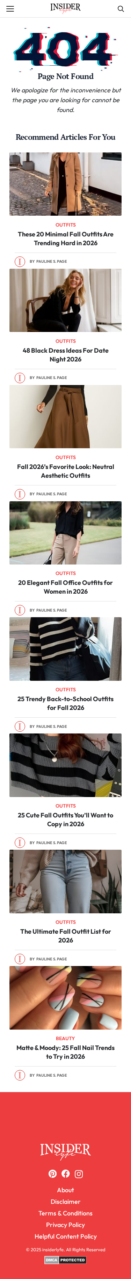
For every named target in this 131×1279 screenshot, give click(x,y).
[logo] (65, 9)
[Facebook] (65, 1173)
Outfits (66, 225)
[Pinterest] (53, 1173)
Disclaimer (66, 1202)
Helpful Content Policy (66, 1236)
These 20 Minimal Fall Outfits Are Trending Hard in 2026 (66, 238)
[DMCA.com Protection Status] (65, 1262)
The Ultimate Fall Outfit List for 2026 (65, 935)
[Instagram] (79, 1174)
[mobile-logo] (65, 1152)
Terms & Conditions (65, 1213)
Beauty (65, 1038)
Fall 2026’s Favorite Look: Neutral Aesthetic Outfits (65, 471)
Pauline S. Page (51, 261)
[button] (10, 9)
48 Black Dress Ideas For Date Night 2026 (66, 354)
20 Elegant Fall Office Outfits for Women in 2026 (65, 587)
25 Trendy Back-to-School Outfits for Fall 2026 (65, 703)
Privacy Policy (65, 1225)
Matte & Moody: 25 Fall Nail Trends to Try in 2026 (65, 1052)
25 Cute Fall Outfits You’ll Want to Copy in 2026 (65, 819)
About (65, 1190)
